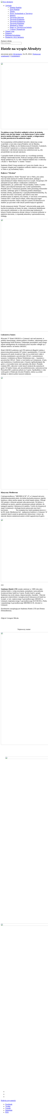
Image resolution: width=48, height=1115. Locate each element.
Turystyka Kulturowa (17, 21)
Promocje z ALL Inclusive (14, 37)
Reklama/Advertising (12, 35)
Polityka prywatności (8, 1100)
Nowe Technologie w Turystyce (21, 13)
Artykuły (8, 5)
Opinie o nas (9, 31)
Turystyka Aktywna (17, 17)
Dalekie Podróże (16, 7)
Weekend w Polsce (16, 25)
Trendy (12, 11)
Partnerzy (8, 33)
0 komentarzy (15, 56)
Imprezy (13, 15)
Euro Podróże (15, 9)
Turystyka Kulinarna (17, 19)
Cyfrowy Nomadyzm (17, 29)
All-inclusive (17, 54)
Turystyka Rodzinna (17, 23)
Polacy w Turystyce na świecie (21, 27)
